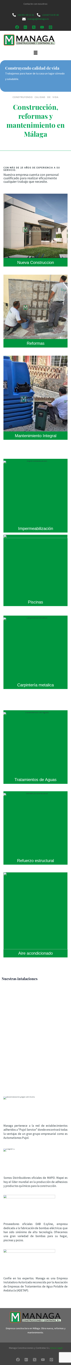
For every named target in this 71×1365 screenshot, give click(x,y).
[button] (35, 53)
